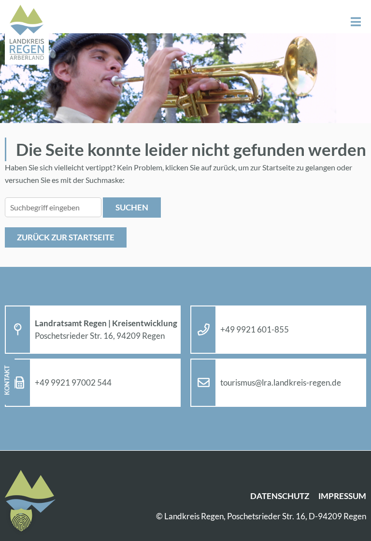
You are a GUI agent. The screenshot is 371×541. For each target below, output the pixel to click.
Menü (355, 22)
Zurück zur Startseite (65, 237)
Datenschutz (279, 496)
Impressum (342, 496)
